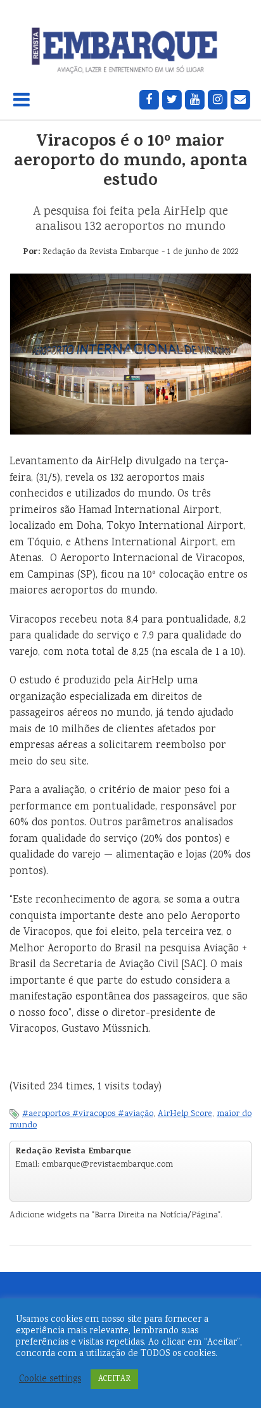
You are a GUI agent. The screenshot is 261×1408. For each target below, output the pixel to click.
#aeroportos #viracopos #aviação (87, 1114)
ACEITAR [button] (114, 1379)
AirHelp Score (185, 1114)
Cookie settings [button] (50, 1379)
